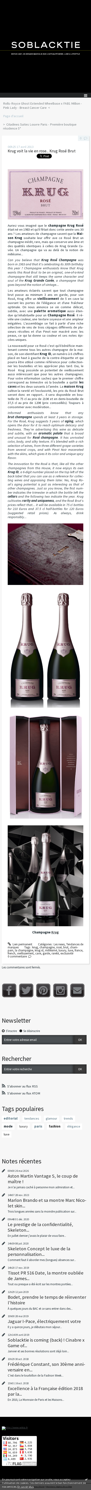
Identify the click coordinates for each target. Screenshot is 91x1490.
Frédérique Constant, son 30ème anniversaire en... (46, 1367)
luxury (62, 950)
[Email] (77, 990)
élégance (73, 1126)
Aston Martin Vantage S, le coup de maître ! (43, 1179)
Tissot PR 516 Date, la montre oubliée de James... (46, 1276)
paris (38, 1126)
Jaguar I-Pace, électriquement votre (44, 1321)
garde (46, 953)
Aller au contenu (12, 3)
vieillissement (25, 953)
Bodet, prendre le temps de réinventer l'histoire (47, 1300)
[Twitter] (26, 990)
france (78, 950)
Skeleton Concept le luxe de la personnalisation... (39, 1251)
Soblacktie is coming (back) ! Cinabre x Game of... (46, 1343)
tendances (31, 1118)
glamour (51, 1118)
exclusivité (66, 953)
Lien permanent (22, 944)
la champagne (24, 950)
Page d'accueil (13, 116)
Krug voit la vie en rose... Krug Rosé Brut (42, 151)
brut (65, 947)
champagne (47, 947)
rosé (59, 947)
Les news (59, 944)
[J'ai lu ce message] (86, 1479)
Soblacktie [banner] (45, 46)
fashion (54, 1126)
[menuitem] (45, 106)
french (11, 953)
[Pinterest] (43, 990)
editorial (11, 1118)
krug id (39, 950)
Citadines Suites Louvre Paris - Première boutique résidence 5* (40, 126)
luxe (70, 950)
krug (35, 947)
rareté (55, 953)
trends (68, 1118)
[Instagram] (60, 990)
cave (38, 953)
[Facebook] (9, 990)
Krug (55, 932)
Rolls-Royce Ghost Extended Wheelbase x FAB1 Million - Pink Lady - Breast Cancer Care (42, 105)
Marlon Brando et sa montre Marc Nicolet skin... (47, 1203)
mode (8, 1126)
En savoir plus (26, 1486)
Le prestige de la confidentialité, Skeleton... (40, 1227)
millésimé (51, 950)
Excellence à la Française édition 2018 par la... (45, 1391)
